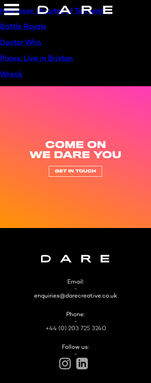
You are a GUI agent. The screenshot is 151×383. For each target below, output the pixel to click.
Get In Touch (75, 171)
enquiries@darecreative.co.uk (75, 296)
